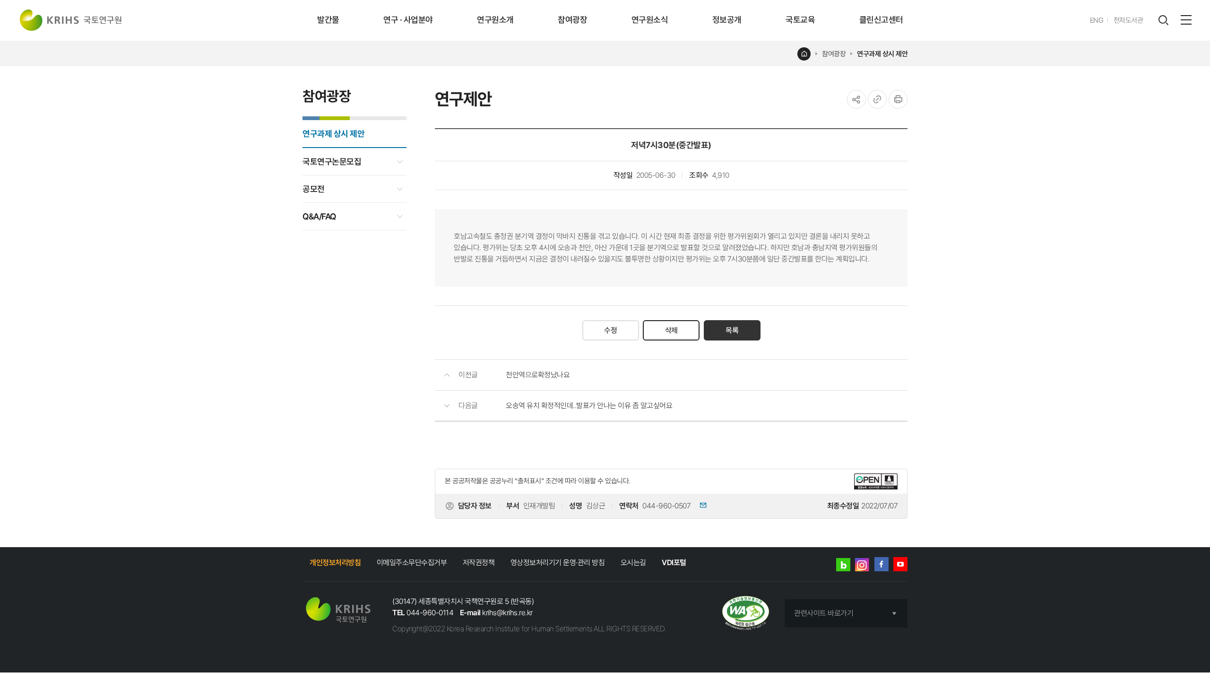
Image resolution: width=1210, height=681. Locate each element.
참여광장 (572, 20)
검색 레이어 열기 (1163, 20)
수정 (610, 330)
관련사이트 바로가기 (823, 613)
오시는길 (633, 562)
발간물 (328, 20)
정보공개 (727, 20)
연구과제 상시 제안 (882, 54)
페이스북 (881, 564)
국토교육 (800, 20)
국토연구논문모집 (331, 161)
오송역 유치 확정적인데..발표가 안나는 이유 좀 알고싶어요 (589, 405)
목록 (732, 330)
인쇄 (898, 99)
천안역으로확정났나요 (538, 374)
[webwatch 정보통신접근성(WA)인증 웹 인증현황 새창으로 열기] (745, 613)
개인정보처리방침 (335, 562)
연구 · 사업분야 (408, 20)
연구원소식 (649, 20)
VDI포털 (674, 562)
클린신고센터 (881, 20)
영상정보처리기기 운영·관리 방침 (557, 562)
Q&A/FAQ (319, 216)
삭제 (671, 330)
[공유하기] (856, 99)
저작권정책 (479, 562)
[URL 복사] (877, 99)
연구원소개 (495, 20)
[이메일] (699, 506)
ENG (1097, 20)
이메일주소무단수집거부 (412, 562)
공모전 (313, 189)
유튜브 (900, 564)
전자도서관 (1128, 20)
